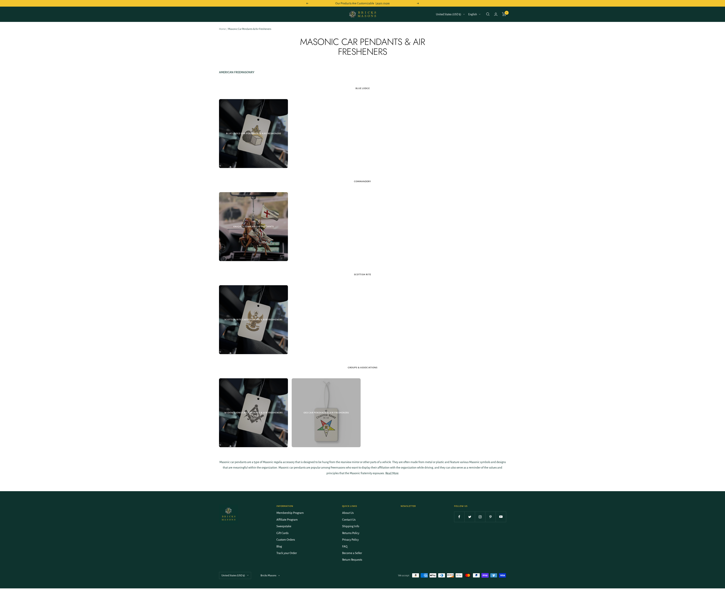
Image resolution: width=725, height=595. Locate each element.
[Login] (495, 14)
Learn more (383, 3)
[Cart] (504, 14)
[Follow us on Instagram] (480, 517)
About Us (348, 512)
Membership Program (290, 512)
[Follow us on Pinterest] (490, 517)
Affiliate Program (287, 519)
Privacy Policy (350, 539)
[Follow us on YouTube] (501, 517)
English (472, 14)
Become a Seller (352, 553)
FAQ (344, 546)
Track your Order (286, 553)
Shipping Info (350, 526)
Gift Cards (282, 533)
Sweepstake (283, 526)
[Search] (488, 14)
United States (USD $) (448, 14)
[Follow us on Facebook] (459, 517)
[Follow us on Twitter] (469, 517)
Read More (392, 473)
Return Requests (352, 559)
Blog (279, 546)
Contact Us (349, 519)
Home (222, 29)
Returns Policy (350, 533)
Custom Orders (285, 539)
